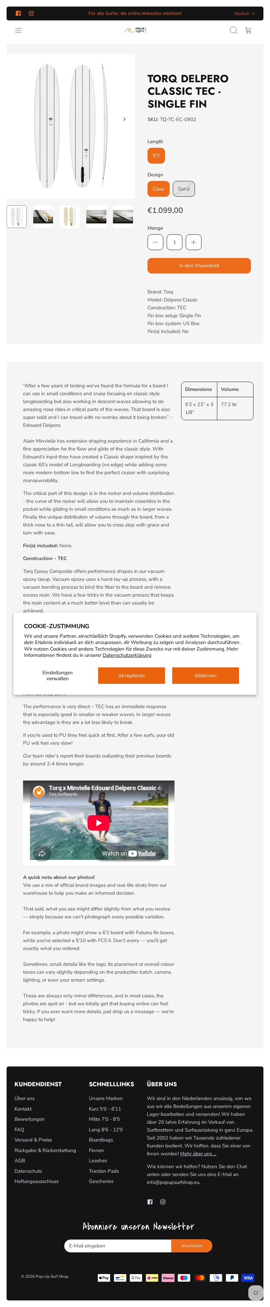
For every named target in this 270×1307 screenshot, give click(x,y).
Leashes (98, 1160)
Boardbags (101, 1140)
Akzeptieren (131, 675)
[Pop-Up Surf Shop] (135, 30)
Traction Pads (104, 1171)
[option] (71, 126)
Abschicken (191, 1245)
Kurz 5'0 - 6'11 (105, 1109)
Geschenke (101, 1181)
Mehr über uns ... (198, 1153)
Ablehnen (206, 675)
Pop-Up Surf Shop (52, 1276)
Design (155, 174)
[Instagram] (31, 13)
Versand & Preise (33, 1140)
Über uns (24, 1098)
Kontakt (23, 1109)
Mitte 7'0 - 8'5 (104, 1119)
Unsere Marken (106, 1098)
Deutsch (241, 13)
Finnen (96, 1150)
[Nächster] (124, 119)
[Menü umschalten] (21, 30)
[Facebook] (18, 13)
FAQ (19, 1129)
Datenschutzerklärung (127, 655)
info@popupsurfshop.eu (173, 1182)
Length (155, 141)
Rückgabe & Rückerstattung (45, 1150)
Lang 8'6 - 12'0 (106, 1129)
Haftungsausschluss (36, 1181)
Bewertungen (29, 1119)
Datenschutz (28, 1171)
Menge (155, 228)
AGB (19, 1160)
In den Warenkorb (199, 265)
